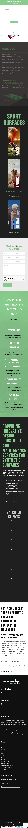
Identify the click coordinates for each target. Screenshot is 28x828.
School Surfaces (5, 763)
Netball (3, 759)
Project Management (6, 767)
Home (2, 746)
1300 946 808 (15, 3)
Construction (4, 769)
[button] (1, 36)
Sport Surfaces (5, 750)
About (2, 748)
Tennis (2, 753)
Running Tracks (5, 761)
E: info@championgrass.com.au (8, 779)
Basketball (3, 757)
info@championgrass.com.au (14, 1)
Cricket (3, 755)
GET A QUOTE (14, 21)
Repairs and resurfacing (7, 765)
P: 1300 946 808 (4, 783)
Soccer (3, 751)
